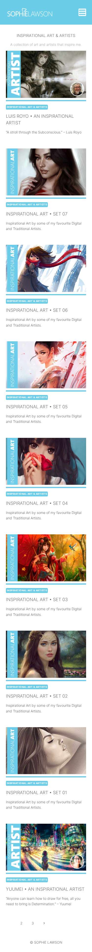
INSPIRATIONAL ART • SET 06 (37, 310)
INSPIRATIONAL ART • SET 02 (37, 696)
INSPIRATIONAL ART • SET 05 (37, 406)
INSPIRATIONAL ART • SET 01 (36, 792)
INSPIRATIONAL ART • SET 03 (37, 599)
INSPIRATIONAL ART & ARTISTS (27, 107)
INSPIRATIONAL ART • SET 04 (37, 503)
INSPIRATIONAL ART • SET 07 (36, 213)
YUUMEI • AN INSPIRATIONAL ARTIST (45, 889)
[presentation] (46, 76)
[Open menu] (82, 12)
